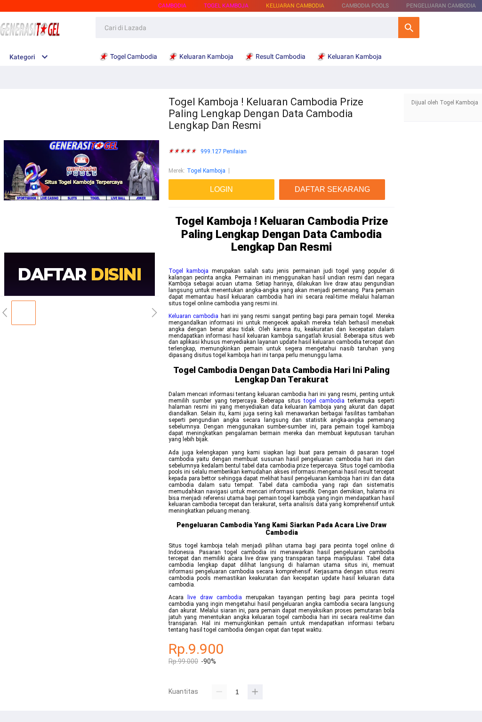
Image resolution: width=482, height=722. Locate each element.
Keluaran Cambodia (295, 5)
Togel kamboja (189, 271)
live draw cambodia (214, 597)
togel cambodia (324, 400)
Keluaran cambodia (193, 316)
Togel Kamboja (206, 170)
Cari (408, 27)
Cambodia (172, 5)
